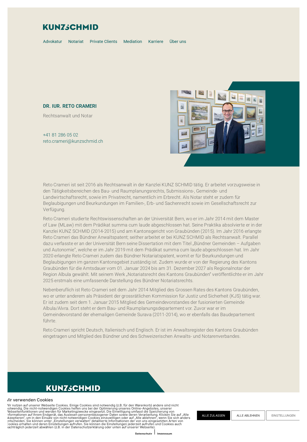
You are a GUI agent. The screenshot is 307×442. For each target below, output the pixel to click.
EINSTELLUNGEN (283, 415)
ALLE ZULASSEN (213, 415)
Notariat (76, 41)
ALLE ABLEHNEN (248, 415)
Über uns (178, 41)
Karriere (155, 41)
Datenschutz (143, 433)
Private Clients (103, 41)
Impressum (164, 433)
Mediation (132, 41)
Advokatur (52, 41)
